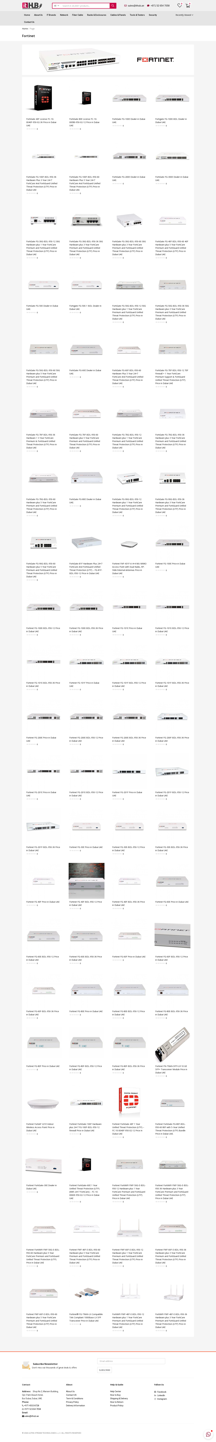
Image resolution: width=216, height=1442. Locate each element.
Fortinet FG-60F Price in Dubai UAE (128, 956)
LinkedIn (161, 1395)
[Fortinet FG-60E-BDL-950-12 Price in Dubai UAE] (44, 935)
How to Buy (115, 1395)
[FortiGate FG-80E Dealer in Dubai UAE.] (87, 478)
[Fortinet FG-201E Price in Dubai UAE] (44, 771)
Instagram (161, 1399)
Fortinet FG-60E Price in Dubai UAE (172, 901)
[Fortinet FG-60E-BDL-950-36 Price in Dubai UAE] (87, 935)
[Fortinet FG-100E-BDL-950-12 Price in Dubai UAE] (44, 606)
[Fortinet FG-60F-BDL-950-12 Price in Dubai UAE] (173, 935)
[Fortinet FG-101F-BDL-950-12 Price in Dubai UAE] (130, 661)
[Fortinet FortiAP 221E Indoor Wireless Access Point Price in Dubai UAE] (44, 1102)
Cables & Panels (118, 15)
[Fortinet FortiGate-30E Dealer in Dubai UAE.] (44, 1164)
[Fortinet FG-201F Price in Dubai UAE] (130, 771)
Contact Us (29, 22)
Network (64, 15)
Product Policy (116, 1405)
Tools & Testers (137, 15)
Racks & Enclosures (96, 15)
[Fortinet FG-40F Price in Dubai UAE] (44, 880)
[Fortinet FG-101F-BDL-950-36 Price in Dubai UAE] (173, 661)
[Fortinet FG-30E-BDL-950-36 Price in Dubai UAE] (173, 825)
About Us (38, 15)
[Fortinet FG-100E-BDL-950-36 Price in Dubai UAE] (87, 606)
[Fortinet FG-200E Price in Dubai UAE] (44, 716)
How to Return (116, 1402)
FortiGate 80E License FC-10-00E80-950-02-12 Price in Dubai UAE (84, 122)
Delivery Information (75, 1405)
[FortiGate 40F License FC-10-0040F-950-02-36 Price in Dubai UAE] (44, 97)
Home (27, 15)
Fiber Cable (77, 15)
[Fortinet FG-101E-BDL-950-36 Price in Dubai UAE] (44, 661)
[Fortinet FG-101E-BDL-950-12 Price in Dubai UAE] (173, 606)
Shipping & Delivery (119, 1398)
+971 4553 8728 (31, 1405)
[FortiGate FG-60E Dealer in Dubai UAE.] (87, 349)
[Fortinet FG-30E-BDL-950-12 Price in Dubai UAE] (130, 825)
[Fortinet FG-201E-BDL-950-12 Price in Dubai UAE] (87, 771)
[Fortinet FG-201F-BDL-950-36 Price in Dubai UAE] (44, 825)
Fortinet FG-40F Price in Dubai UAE (43, 901)
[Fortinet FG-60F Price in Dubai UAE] (130, 935)
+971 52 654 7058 (159, 5)
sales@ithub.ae (137, 5)
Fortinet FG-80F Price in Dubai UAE (43, 1066)
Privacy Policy (72, 1402)
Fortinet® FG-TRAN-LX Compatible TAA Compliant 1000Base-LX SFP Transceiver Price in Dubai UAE (86, 1317)
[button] (56, 5)
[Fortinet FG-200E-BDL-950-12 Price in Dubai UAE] (87, 716)
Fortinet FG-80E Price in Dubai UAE (86, 1011)
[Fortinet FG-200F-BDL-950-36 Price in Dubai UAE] (173, 716)
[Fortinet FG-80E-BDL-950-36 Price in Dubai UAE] (173, 990)
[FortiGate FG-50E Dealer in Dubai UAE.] (44, 284)
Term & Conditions (74, 1398)
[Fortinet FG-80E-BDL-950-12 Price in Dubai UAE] (130, 990)
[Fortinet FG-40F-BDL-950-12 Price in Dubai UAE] (87, 880)
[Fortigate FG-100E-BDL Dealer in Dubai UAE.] (173, 97)
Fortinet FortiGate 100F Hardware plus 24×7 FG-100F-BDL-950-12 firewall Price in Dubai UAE (85, 1127)
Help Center (115, 1391)
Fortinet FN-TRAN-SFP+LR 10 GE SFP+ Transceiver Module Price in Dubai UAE (171, 1069)
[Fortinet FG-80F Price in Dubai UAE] (44, 1044)
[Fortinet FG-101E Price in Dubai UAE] (130, 606)
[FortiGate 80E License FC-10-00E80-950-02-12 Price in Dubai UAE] (87, 97)
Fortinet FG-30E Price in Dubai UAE (86, 847)
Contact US (71, 1395)
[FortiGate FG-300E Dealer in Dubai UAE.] (173, 155)
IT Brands (51, 15)
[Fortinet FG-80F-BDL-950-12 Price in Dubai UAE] (87, 1044)
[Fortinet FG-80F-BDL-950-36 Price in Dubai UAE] (130, 1044)
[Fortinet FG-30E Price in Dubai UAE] (87, 825)
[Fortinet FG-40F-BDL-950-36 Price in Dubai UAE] (130, 880)
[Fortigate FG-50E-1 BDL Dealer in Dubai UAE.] (87, 284)
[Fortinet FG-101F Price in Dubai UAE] (87, 661)
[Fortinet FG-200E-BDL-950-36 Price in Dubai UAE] (130, 716)
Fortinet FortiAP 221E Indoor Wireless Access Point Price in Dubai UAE (40, 1127)
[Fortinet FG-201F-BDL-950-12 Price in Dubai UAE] (173, 771)
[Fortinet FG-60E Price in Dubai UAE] (173, 880)
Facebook (162, 1392)
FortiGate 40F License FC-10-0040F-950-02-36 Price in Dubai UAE (41, 122)
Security (153, 15)
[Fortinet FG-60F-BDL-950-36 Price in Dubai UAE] (44, 990)
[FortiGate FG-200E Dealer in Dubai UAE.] (130, 155)
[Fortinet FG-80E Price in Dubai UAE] (87, 990)
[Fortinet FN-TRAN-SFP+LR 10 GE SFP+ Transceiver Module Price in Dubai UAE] (173, 1044)
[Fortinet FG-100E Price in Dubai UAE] (173, 542)
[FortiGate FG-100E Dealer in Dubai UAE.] (130, 97)
